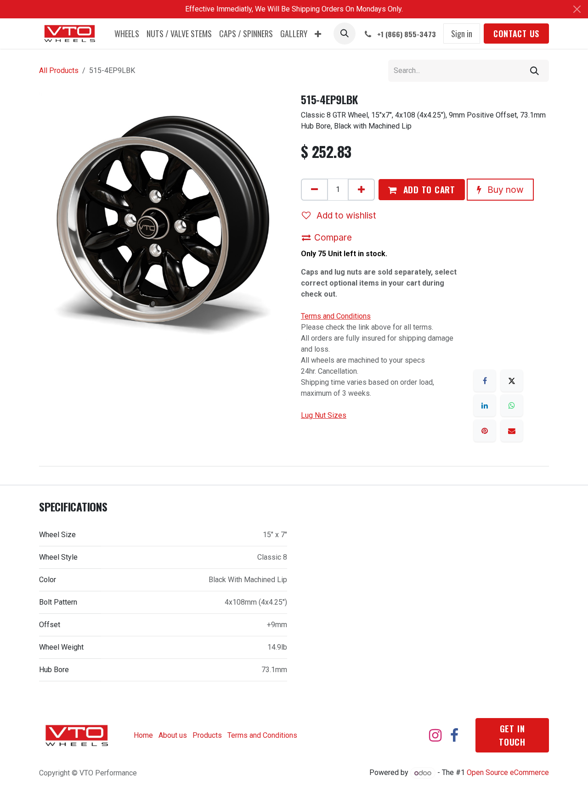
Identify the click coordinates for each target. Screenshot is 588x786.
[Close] (576, 9)
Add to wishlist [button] (345, 215)
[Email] (512, 431)
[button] (345, 33)
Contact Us (516, 33)
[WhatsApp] (512, 405)
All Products (59, 70)
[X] (512, 381)
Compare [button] (333, 237)
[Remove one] (314, 190)
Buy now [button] (504, 189)
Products (207, 735)
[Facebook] (485, 381)
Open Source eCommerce (508, 773)
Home (143, 735)
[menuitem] (127, 34)
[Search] (534, 71)
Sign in (461, 33)
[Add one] (361, 190)
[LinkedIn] (485, 405)
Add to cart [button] (428, 189)
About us (172, 735)
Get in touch (512, 735)
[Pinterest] (485, 431)
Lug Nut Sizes (323, 415)
